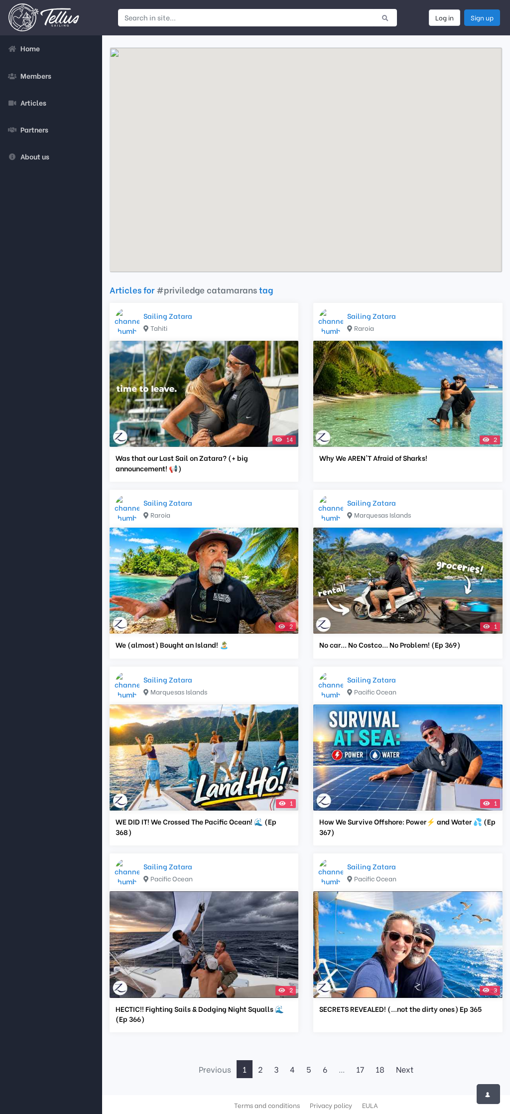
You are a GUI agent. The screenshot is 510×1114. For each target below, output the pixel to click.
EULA (370, 1105)
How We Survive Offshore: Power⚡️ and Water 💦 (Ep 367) (407, 826)
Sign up (482, 17)
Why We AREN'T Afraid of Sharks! (373, 458)
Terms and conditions (267, 1105)
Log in (444, 17)
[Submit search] (385, 17)
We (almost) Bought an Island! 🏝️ (172, 645)
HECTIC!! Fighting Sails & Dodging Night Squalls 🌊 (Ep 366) (200, 1014)
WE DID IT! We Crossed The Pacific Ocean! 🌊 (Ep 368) (196, 826)
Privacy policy (331, 1105)
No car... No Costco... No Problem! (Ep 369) (389, 645)
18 (380, 1069)
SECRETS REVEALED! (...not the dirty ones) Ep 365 (400, 1009)
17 (360, 1069)
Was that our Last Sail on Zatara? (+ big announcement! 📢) (182, 463)
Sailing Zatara (167, 315)
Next (404, 1069)
